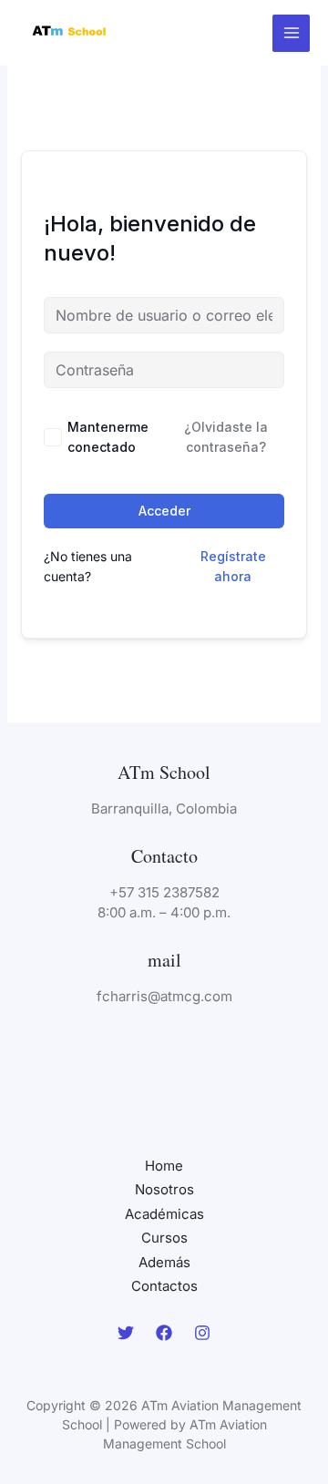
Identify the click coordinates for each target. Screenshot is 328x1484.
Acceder (164, 510)
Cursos (164, 1237)
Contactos (164, 1286)
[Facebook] (164, 1333)
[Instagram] (202, 1333)
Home (164, 1165)
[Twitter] (126, 1333)
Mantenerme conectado (108, 437)
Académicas (164, 1214)
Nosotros (164, 1189)
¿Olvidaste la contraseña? (226, 437)
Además (164, 1262)
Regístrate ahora (233, 566)
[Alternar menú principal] (291, 33)
